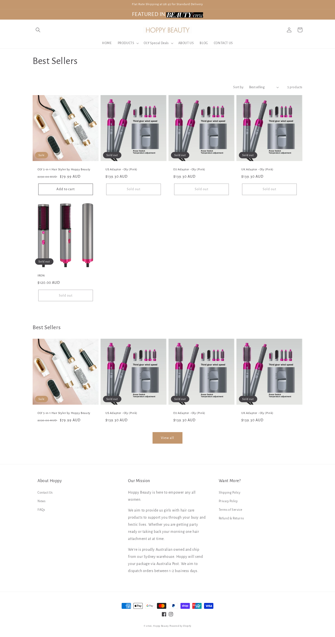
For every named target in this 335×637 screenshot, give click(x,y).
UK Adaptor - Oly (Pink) (257, 169)
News (41, 501)
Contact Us (45, 492)
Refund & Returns (231, 518)
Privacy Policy (228, 501)
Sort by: (238, 87)
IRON (41, 275)
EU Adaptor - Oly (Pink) (189, 169)
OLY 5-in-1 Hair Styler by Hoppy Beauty (64, 169)
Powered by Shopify (180, 626)
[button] (38, 30)
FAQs (41, 510)
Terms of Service (230, 510)
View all (167, 438)
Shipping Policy (230, 492)
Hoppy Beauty (160, 626)
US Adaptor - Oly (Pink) (121, 169)
